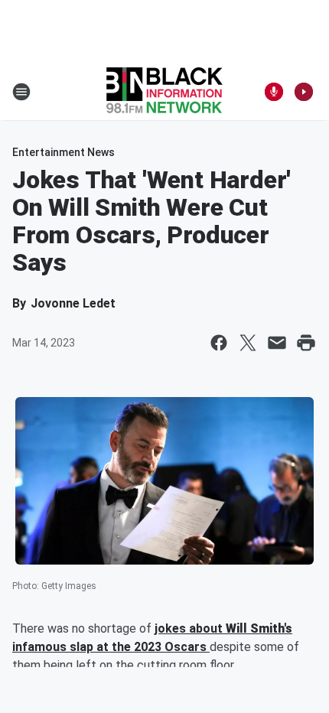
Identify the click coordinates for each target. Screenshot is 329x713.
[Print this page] (306, 342)
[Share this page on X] (248, 342)
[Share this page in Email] (277, 342)
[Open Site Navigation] (21, 92)
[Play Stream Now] (304, 92)
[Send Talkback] (274, 92)
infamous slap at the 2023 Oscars (111, 647)
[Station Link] (164, 91)
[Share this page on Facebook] (219, 342)
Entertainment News (63, 152)
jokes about (190, 628)
